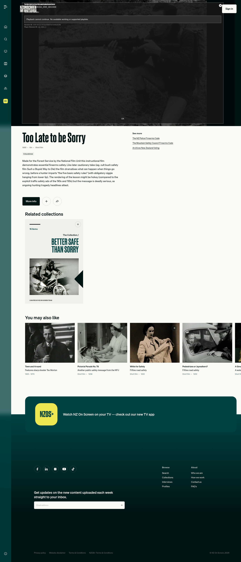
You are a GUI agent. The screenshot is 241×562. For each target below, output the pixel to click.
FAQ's (194, 486)
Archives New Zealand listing (145, 148)
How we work (197, 477)
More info (31, 201)
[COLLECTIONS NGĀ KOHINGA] (5, 76)
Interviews (167, 482)
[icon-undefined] (46, 201)
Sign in (229, 9)
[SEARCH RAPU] (5, 39)
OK (122, 119)
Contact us (196, 482)
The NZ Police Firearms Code (146, 138)
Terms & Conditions (77, 552)
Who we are (197, 473)
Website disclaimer (57, 552)
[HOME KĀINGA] (5, 27)
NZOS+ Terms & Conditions (101, 552)
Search (165, 473)
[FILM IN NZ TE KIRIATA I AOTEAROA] (5, 64)
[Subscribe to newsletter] (122, 505)
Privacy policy (40, 552)
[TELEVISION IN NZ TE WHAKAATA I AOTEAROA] (5, 51)
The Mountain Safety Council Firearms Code (152, 143)
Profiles (166, 486)
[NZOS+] (5, 101)
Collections (167, 477)
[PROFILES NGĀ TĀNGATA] (5, 88)
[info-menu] (5, 553)
